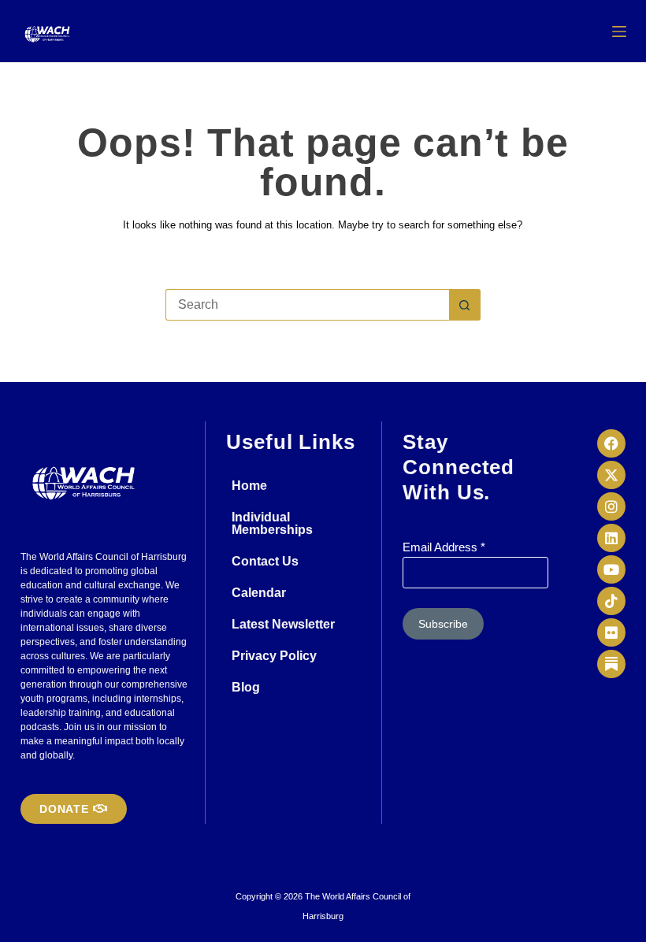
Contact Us (265, 561)
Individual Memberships (272, 523)
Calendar (259, 592)
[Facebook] (611, 443)
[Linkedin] (611, 538)
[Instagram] (611, 506)
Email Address (444, 547)
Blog (246, 687)
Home (249, 485)
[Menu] (619, 31)
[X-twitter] (611, 475)
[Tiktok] (611, 601)
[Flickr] (611, 632)
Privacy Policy (274, 655)
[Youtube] (611, 569)
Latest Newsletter (283, 624)
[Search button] (465, 305)
